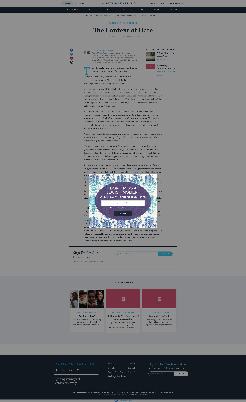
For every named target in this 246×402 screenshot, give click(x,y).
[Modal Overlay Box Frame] (123, 201)
